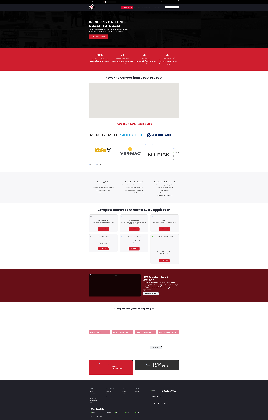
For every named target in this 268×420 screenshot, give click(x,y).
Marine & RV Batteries (103, 240)
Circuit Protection (93, 395)
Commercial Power (110, 395)
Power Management (94, 396)
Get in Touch (156, 347)
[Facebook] (90, 1)
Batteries (91, 391)
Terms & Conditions (162, 404)
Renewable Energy (93, 400)
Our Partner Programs (99, 36)
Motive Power (165, 220)
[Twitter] (92, 1)
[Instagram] (101, 1)
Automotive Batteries (103, 220)
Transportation (109, 391)
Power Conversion (93, 393)
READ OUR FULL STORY (150, 293)
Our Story (124, 391)
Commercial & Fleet (134, 220)
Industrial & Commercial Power (164, 252)
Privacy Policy (154, 404)
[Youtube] (95, 1)
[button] (109, 2)
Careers (123, 393)
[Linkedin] (98, 1)
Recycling (92, 402)
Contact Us (137, 391)
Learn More (103, 229)
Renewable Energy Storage (134, 240)
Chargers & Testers (93, 398)
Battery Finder (128, 7)
